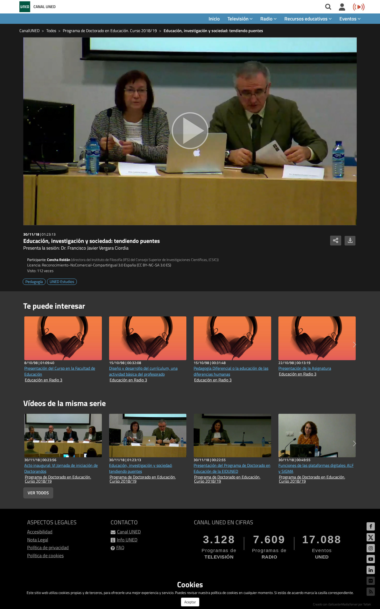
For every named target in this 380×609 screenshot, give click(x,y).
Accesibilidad (39, 531)
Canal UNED (129, 531)
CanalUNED (29, 30)
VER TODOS (38, 493)
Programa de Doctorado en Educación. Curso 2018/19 (110, 30)
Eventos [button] (348, 18)
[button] (354, 344)
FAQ (120, 547)
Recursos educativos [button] (306, 18)
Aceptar (190, 602)
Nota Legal (37, 539)
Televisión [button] (238, 18)
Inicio (214, 18)
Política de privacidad (48, 547)
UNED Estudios (62, 282)
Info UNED (127, 539)
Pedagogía (34, 282)
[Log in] (342, 7)
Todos (51, 30)
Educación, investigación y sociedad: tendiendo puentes (213, 30)
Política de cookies (45, 555)
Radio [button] (266, 18)
